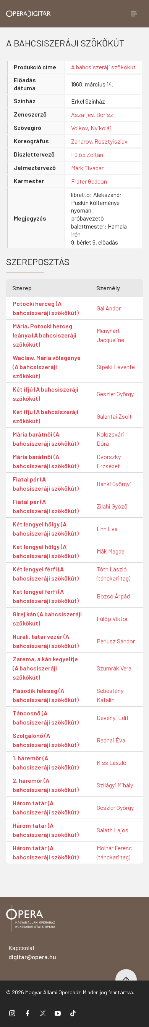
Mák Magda (111, 551)
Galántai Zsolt (114, 416)
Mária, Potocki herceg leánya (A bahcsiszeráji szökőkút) (44, 335)
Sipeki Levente (116, 366)
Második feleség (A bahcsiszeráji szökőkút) (46, 695)
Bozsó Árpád (113, 596)
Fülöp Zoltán (87, 154)
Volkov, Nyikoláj (91, 127)
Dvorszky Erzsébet (109, 461)
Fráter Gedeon (89, 181)
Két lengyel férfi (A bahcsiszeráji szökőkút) (46, 573)
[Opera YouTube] (58, 1012)
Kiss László (111, 762)
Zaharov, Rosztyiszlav (99, 141)
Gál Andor (109, 308)
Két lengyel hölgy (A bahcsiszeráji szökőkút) (46, 528)
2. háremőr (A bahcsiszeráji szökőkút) (46, 785)
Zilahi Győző (112, 506)
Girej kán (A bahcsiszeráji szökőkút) (47, 618)
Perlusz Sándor (116, 641)
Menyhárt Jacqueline (110, 335)
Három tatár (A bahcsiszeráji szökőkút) (46, 807)
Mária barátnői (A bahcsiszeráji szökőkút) (46, 438)
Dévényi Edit (113, 717)
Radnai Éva (111, 740)
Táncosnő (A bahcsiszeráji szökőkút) (46, 717)
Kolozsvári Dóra (110, 438)
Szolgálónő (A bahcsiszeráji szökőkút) (46, 740)
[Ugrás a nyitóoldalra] (28, 13)
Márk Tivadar (87, 167)
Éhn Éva (107, 528)
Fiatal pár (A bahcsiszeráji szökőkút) (46, 483)
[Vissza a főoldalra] (30, 919)
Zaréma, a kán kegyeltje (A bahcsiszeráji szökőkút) (45, 668)
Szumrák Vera (114, 668)
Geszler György (115, 393)
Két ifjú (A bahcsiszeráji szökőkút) (45, 394)
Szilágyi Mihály (115, 785)
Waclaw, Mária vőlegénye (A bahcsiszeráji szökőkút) (47, 366)
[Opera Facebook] (27, 1012)
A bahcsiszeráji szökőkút (103, 66)
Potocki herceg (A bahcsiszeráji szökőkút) (46, 308)
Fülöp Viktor (112, 618)
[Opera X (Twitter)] (43, 1012)
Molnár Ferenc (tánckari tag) (114, 852)
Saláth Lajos (112, 829)
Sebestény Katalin (110, 695)
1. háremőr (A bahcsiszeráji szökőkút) (46, 762)
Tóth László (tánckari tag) (113, 573)
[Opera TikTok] (73, 1012)
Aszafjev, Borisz (92, 114)
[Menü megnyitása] (134, 14)
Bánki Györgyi (114, 483)
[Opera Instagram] (12, 1012)
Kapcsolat (32, 952)
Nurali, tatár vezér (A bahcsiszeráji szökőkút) (46, 641)
